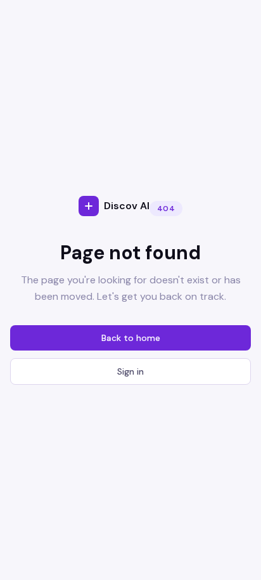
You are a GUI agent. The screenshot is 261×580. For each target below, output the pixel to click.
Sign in (130, 371)
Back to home (130, 338)
